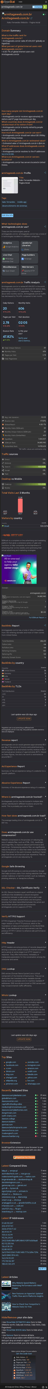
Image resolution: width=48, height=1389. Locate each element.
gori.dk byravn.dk (10, 1188)
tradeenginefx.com (10, 1133)
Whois (24, 995)
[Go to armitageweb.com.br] (31, 18)
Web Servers (28, 267)
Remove (9, 1335)
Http (24, 942)
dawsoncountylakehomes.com (14, 1110)
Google (24, 866)
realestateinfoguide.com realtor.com (18, 1176)
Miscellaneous (9, 267)
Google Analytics (11, 247)
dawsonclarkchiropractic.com (14, 1127)
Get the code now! (24, 1354)
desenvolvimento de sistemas (14, 206)
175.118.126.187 (8, 1261)
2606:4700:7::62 (9, 1229)
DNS (24, 968)
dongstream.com (9, 1113)
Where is (24, 796)
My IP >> (42, 1269)
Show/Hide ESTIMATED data (18, 1322)
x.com (8, 1068)
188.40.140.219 (8, 1264)
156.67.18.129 (7, 1246)
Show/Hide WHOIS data (16, 1330)
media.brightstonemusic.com (14, 1107)
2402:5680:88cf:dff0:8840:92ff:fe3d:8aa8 (20, 1241)
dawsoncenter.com (10, 1101)
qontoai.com (7, 1124)
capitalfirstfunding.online (12, 1104)
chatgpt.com (11, 1077)
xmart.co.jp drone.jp (11, 1200)
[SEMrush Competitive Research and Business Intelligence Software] (12, 535)
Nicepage (27, 259)
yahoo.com (32, 1077)
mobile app (21, 202)
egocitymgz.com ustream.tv (15, 1191)
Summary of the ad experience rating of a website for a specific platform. (23, 772)
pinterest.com (12, 1084)
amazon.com (32, 1068)
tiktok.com (10, 1071)
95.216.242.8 (7, 1238)
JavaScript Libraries (27, 244)
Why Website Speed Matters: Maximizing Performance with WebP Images (27, 1285)
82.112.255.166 (8, 1243)
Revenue (24, 740)
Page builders (28, 255)
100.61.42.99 (7, 1235)
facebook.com (12, 1065)
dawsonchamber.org (10, 1136)
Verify (24, 916)
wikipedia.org (11, 1081)
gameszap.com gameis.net (14, 1185)
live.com (30, 1081)
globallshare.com (9, 1098)
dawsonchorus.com (10, 1130)
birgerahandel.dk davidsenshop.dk (17, 1179)
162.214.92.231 (8, 1258)
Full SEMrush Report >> (37, 617)
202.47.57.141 (7, 1226)
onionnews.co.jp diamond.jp (14, 1197)
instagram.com (33, 1065)
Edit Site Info (7, 215)
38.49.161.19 (7, 1232)
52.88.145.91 (7, 1249)
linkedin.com (32, 1074)
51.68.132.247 (7, 1223)
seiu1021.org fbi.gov (11, 1209)
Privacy (27, 1387)
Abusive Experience (24, 782)
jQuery (26, 249)
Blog (22, 1387)
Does (24, 834)
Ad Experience (24, 766)
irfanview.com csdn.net (13, 1206)
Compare (38, 7)
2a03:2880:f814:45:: (10, 1255)
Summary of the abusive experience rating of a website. (24, 787)
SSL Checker (24, 887)
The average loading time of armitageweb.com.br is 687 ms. (22, 821)
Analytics (7, 243)
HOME (20, 2)
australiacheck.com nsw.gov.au (16, 1174)
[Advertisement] (24, 83)
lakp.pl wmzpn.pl (9, 1171)
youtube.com (33, 1062)
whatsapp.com (33, 1084)
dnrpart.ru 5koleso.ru (12, 1194)
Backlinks (10, 625)
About (34, 1387)
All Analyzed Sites (12, 1387)
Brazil (6, 526)
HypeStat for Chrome (26, 1157)
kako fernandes (8, 202)
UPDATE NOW (24, 719)
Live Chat (7, 255)
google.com (11, 1062)
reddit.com (32, 1071)
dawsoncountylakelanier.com (14, 1095)
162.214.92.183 (8, 154)
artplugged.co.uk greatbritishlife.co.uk (19, 1203)
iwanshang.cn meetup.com (14, 1212)
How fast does (24, 815)
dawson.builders (8, 1122)
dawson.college (8, 1119)
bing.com (10, 1074)
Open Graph (10, 271)
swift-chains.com (9, 1116)
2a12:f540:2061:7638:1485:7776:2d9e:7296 (20, 1252)
